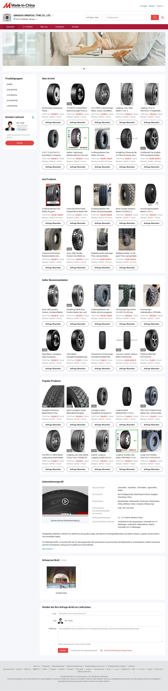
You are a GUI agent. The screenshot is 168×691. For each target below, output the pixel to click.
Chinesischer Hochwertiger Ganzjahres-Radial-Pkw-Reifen (102, 357)
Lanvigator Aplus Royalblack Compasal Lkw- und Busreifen (102, 413)
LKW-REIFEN (12, 106)
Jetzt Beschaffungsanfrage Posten (116, 650)
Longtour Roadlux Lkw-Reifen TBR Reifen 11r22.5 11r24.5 (126, 458)
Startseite (10, 26)
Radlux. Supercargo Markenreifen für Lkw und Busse (77, 155)
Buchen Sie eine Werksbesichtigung (65, 520)
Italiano (88, 669)
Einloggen (143, 6)
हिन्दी (133, 669)
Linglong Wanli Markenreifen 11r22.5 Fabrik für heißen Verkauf (126, 413)
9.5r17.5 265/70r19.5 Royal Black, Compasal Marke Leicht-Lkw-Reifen (52, 155)
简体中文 (27, 669)
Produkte (29, 26)
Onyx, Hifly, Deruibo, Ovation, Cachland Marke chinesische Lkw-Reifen (52, 312)
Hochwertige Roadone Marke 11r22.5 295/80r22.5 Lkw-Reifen (150, 211)
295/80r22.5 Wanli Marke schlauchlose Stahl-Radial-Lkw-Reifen (52, 458)
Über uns (44, 26)
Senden (63, 650)
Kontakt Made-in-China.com (95, 666)
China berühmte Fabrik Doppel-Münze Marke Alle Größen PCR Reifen (77, 211)
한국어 (109, 669)
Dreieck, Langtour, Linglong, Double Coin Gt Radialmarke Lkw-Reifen (101, 458)
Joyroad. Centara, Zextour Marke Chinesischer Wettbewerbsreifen (126, 357)
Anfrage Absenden (53, 122)
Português (79, 669)
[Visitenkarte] (33, 117)
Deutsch (70, 669)
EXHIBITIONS (61, 593)
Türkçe (149, 669)
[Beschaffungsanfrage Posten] (162, 17)
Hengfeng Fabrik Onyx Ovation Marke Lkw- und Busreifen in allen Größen (77, 312)
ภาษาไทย (141, 669)
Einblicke (131, 666)
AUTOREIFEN (12, 100)
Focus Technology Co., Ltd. (81, 676)
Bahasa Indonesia (84, 671)
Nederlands (125, 669)
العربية (116, 669)
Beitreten (152, 6)
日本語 (44, 669)
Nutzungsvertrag (58, 666)
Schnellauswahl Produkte (117, 666)
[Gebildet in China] (19, 5)
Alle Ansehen (47, 549)
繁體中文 (36, 669)
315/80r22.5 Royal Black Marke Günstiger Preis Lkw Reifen (77, 111)
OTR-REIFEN (12, 95)
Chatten (23, 129)
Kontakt (75, 26)
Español (62, 669)
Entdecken (60, 26)
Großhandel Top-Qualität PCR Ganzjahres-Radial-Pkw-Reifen (150, 155)
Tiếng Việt (158, 669)
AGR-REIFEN (12, 89)
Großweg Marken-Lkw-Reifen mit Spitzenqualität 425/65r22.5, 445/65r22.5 (102, 211)
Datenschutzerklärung (74, 666)
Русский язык (99, 669)
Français (53, 669)
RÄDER (9, 84)
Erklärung (45, 666)
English (19, 669)
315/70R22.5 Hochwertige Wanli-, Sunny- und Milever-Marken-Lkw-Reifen (102, 111)
